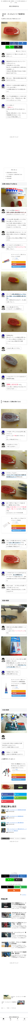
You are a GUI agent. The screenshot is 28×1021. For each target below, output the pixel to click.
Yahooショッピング (17, 266)
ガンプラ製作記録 (6, 838)
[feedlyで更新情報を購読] (20, 887)
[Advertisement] (14, 152)
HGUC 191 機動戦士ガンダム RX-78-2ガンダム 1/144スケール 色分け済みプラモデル (18, 765)
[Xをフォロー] (7, 887)
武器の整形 (9, 176)
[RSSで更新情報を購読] (14, 890)
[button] (18, 47)
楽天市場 (14, 264)
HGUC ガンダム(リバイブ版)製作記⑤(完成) (16, 809)
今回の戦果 (9, 178)
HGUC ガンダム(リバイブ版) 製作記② (15, 822)
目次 (12, 169)
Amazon (14, 262)
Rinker (17, 769)
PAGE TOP (26, 989)
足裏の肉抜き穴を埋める (12, 172)
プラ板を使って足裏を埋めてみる (15, 174)
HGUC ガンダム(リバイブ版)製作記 (18, 838)
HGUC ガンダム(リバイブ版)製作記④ (15, 816)
